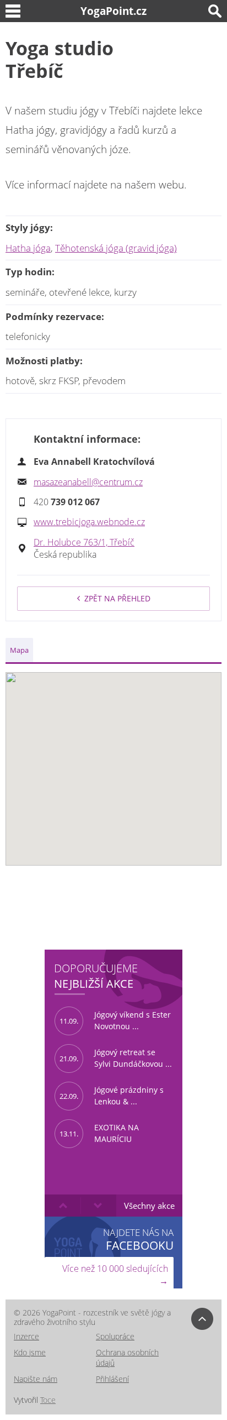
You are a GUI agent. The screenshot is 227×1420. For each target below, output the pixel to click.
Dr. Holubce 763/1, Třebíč (84, 542)
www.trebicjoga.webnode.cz (89, 522)
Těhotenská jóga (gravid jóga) (116, 248)
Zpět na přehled (117, 598)
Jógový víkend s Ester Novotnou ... (115, 1020)
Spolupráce (115, 1336)
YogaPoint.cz (113, 10)
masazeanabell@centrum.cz (88, 482)
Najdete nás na (138, 1239)
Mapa (19, 650)
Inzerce (26, 1336)
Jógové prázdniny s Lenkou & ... (112, 1095)
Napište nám (35, 1379)
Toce (48, 1400)
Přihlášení (112, 1379)
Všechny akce (149, 1205)
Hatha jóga (28, 248)
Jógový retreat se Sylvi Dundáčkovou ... (116, 1058)
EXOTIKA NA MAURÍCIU (99, 1133)
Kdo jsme (30, 1352)
